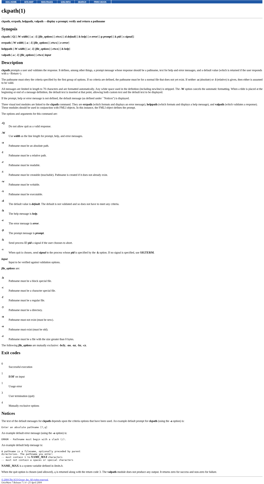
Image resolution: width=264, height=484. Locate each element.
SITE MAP (28, 2)
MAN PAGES (47, 2)
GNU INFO (66, 2)
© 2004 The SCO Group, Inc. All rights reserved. (24, 479)
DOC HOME (11, 2)
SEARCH (82, 2)
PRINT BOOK (100, 2)
